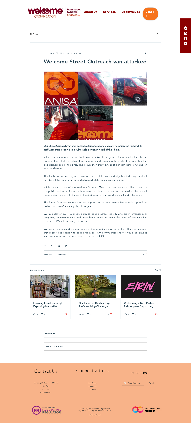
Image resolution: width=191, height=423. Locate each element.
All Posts (34, 34)
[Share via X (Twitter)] (52, 246)
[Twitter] (185, 43)
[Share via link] (65, 246)
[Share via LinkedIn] (58, 246)
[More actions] (145, 53)
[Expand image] (61, 89)
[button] (157, 34)
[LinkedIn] (185, 28)
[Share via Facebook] (45, 246)
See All (158, 270)
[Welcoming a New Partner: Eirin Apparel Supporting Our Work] (141, 286)
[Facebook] (185, 38)
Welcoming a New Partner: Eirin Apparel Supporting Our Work (139, 304)
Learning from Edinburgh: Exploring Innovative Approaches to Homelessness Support (48, 304)
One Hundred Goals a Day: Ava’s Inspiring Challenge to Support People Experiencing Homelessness (95, 304)
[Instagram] (185, 33)
